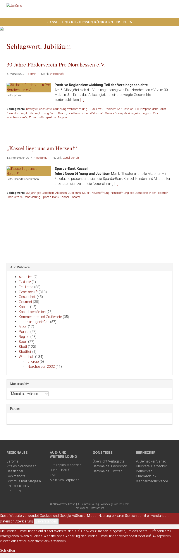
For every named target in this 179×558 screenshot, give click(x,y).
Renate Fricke (113, 113)
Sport (23, 342)
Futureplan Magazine (65, 465)
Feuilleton (26, 287)
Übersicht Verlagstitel (109, 461)
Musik (86, 192)
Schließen (7, 550)
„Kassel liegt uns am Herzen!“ (42, 148)
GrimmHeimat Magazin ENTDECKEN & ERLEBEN (24, 486)
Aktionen (61, 192)
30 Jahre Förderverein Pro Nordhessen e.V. (56, 64)
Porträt (24, 332)
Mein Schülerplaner (64, 480)
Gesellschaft (71, 157)
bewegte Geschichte (39, 109)
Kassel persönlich (32, 312)
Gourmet (25, 302)
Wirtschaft (57, 73)
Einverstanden (46, 521)
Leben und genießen (34, 322)
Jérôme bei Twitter (107, 471)
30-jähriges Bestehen (40, 192)
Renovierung (32, 197)
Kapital (24, 307)
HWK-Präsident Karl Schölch (114, 109)
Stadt (23, 347)
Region (24, 337)
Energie (33, 361)
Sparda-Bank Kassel (55, 197)
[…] (82, 100)
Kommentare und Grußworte (40, 317)
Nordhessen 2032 (41, 366)
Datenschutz (97, 508)
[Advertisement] (89, 229)
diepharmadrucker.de (152, 481)
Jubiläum (31, 113)
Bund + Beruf (59, 470)
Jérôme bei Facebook (110, 466)
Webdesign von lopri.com (115, 504)
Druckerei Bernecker (151, 466)
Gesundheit (27, 297)
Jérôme (13, 461)
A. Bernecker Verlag (151, 461)
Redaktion (42, 157)
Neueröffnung (101, 192)
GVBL (54, 475)
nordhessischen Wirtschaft (86, 113)
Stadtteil (25, 352)
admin (32, 73)
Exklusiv (25, 282)
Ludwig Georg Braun (52, 113)
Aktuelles (26, 277)
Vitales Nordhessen (21, 466)
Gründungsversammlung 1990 (74, 109)
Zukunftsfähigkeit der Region (48, 117)
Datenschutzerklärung (16, 521)
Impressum (81, 508)
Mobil (23, 327)
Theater (75, 197)
